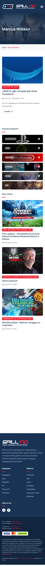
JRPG (5, 230)
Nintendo (12, 230)
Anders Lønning (15, 521)
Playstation (8, 87)
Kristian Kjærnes (14, 527)
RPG (30, 230)
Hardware (5, 493)
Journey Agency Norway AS (25, 558)
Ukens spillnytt (9, 280)
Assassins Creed (33, 493)
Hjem (4, 47)
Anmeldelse (8, 319)
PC (21, 277)
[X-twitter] (3, 510)
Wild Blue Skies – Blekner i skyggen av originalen (21, 324)
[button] (42, 7)
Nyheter (15, 277)
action (29, 482)
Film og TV (6, 489)
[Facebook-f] (8, 510)
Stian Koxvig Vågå (17, 523)
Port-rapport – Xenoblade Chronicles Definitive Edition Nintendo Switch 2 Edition (21, 236)
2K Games (30, 475)
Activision (30, 486)
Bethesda (30, 496)
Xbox (16, 87)
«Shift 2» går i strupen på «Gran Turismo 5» (19, 92)
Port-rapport (22, 230)
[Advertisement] (22, 355)
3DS (28, 479)
